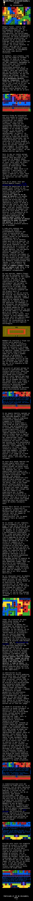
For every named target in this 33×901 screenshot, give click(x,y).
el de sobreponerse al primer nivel (14, 184)
